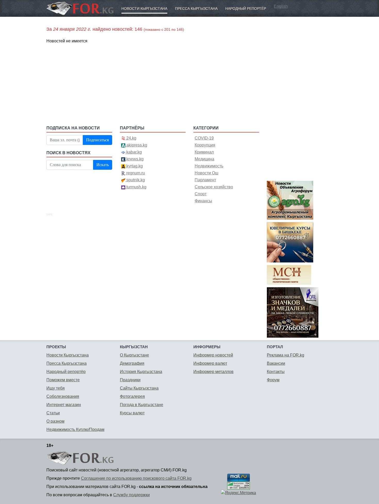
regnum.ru (135, 173)
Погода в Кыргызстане (141, 404)
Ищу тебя (55, 388)
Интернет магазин (63, 404)
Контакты (276, 371)
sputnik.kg (135, 180)
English (281, 6)
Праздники (130, 380)
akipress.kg (136, 145)
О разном (55, 421)
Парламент (205, 180)
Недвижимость (209, 166)
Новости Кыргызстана (144, 8)
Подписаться (97, 140)
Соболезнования (62, 396)
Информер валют (210, 363)
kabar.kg (133, 152)
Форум (273, 380)
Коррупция (205, 145)
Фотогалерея (132, 396)
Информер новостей (213, 355)
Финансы (203, 201)
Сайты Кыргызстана (139, 388)
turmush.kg (135, 187)
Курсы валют (132, 413)
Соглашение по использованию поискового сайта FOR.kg (136, 478)
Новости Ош (206, 173)
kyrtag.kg (134, 166)
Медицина (204, 159)
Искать (102, 164)
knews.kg (134, 159)
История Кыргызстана (141, 371)
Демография (132, 363)
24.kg (130, 138)
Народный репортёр (245, 8)
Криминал (204, 152)
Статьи (53, 413)
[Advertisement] (152, 84)
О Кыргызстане (134, 355)
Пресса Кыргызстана (196, 8)
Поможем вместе (63, 380)
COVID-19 (204, 138)
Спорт (201, 194)
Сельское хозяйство (214, 187)
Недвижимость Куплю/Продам (75, 429)
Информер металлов (213, 371)
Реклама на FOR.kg (285, 355)
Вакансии (276, 363)
